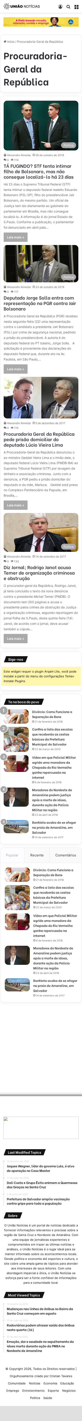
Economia (50, 1383)
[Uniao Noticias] (21, 6)
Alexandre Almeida (19, 155)
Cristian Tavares (61, 1376)
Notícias (34, 1383)
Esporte (53, 1390)
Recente (37, 855)
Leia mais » (15, 237)
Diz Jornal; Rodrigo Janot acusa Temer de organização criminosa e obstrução (39, 572)
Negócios (69, 1390)
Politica (35, 1398)
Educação (67, 1383)
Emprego (12, 1390)
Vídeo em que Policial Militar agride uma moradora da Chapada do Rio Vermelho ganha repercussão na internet (54, 767)
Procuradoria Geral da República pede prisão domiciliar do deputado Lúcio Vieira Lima (39, 439)
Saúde (47, 1398)
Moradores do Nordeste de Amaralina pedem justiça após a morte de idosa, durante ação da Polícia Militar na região (52, 799)
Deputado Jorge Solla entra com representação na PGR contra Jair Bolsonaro (40, 303)
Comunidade (17, 1383)
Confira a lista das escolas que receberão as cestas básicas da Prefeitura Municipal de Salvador (52, 736)
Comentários (65, 855)
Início (10, 41)
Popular (12, 855)
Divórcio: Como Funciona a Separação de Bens (52, 714)
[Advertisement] (41, 1047)
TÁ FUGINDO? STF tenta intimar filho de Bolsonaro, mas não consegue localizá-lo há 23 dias (39, 171)
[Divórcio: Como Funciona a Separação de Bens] (16, 716)
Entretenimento (33, 1390)
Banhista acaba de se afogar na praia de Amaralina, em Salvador (54, 827)
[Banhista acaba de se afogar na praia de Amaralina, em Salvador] (16, 826)
